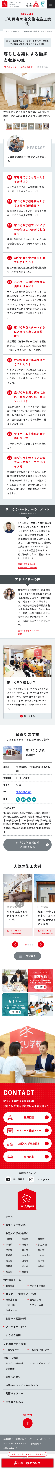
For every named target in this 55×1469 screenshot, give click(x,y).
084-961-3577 (23, 792)
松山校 (25, 1266)
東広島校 (26, 1255)
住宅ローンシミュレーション (22, 1385)
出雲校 (25, 1260)
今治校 (41, 1266)
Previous (15, 944)
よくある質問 (13, 1335)
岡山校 (25, 1249)
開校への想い (13, 1377)
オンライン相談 (37, 1285)
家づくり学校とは (16, 1225)
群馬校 (41, 1238)
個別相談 (10, 1285)
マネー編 (10, 1304)
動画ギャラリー (14, 1393)
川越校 (9, 1238)
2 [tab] (29, 945)
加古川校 (42, 1244)
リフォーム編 (36, 1304)
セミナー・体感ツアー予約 (21, 1294)
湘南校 (25, 1238)
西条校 (9, 1271)
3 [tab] (31, 945)
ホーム (9, 1216)
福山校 (41, 1249)
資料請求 (10, 1368)
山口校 (41, 1255)
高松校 (9, 1266)
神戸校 (9, 1249)
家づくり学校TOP (12, 31)
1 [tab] (26, 945)
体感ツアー (11, 1310)
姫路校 (25, 1244)
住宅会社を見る (14, 1401)
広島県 (49, 31)
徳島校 (25, 1271)
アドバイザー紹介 (16, 1327)
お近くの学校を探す (17, 1233)
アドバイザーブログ (40, 1363)
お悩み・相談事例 (16, 1318)
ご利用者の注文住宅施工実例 (33, 31)
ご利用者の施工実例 (40, 1349)
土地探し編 (35, 1299)
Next (41, 944)
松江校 (9, 1260)
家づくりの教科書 (15, 1363)
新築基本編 (11, 1299)
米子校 (41, 1260)
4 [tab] (33, 945)
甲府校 (9, 1244)
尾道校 (9, 1255)
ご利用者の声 (12, 1349)
